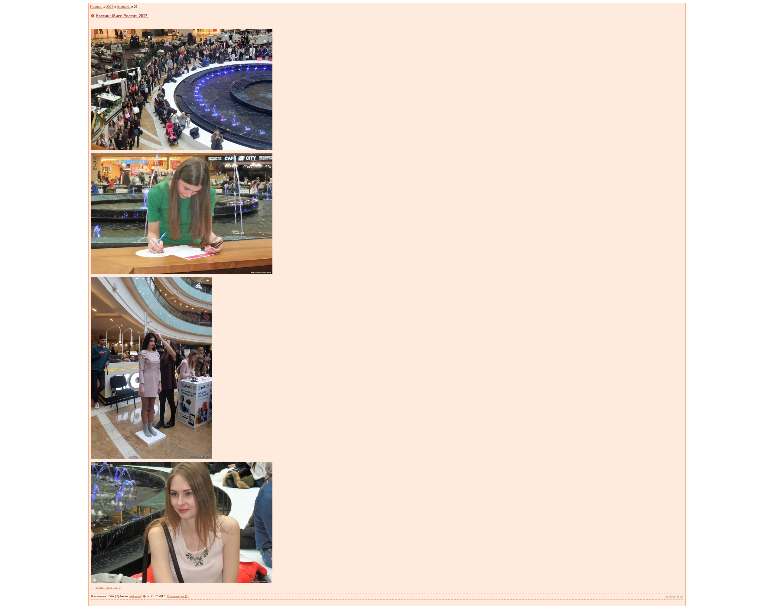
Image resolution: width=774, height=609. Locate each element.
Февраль (123, 6)
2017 (109, 6)
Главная (96, 6)
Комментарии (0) (177, 596)
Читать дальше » (108, 588)
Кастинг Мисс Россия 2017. (122, 16)
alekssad (135, 596)
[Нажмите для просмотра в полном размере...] (181, 148)
